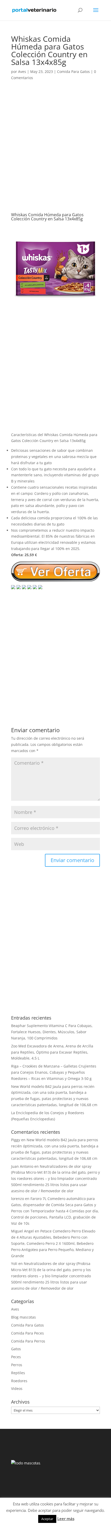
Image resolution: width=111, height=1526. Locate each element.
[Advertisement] (55, 151)
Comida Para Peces (27, 1333)
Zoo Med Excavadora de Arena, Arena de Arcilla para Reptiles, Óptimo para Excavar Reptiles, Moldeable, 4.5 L (52, 1052)
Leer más (65, 1518)
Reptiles (18, 1372)
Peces (16, 1356)
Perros (16, 1364)
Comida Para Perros (28, 1341)
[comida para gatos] (55, 309)
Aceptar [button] (47, 1518)
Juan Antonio (22, 1166)
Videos (16, 1388)
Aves (22, 71)
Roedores (19, 1380)
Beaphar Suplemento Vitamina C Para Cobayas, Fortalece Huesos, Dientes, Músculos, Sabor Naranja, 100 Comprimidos (52, 1031)
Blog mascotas (23, 1317)
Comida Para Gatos (73, 71)
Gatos (16, 1348)
